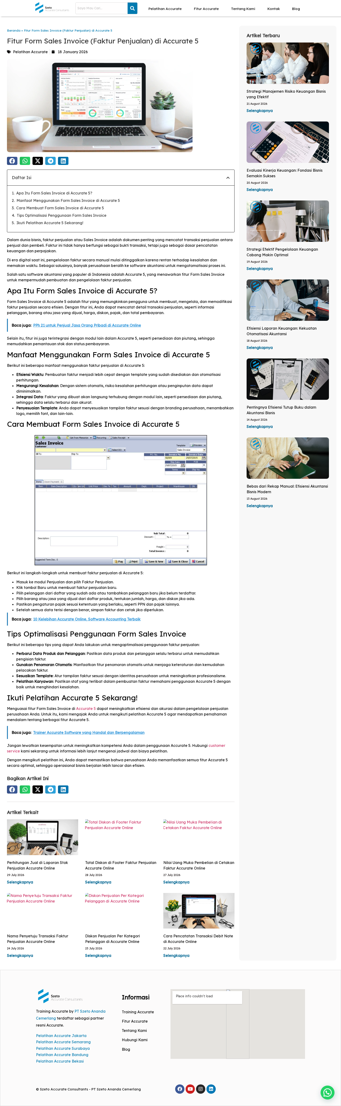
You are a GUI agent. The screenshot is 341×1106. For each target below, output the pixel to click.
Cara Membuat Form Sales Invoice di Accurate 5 (60, 208)
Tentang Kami (243, 9)
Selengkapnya (20, 882)
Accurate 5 (86, 708)
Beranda (13, 30)
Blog (296, 9)
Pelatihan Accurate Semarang (63, 1042)
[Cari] (132, 8)
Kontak (273, 9)
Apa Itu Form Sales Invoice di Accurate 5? (54, 193)
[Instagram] (200, 1089)
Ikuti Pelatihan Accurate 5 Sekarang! (49, 222)
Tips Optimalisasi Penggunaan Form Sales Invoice (61, 215)
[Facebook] (179, 1089)
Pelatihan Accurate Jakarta (61, 1035)
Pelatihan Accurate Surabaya (63, 1048)
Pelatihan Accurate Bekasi (60, 1061)
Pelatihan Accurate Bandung (62, 1054)
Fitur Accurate (206, 9)
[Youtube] (190, 1089)
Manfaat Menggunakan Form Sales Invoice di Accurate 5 (68, 200)
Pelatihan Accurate (165, 9)
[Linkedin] (211, 1089)
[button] (12, 161)
